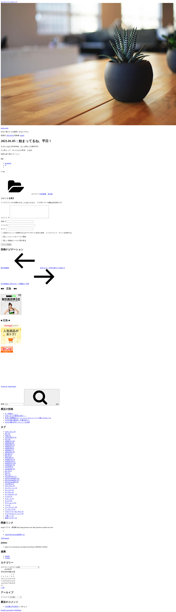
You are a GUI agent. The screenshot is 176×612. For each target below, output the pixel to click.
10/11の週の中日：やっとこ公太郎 (17, 422)
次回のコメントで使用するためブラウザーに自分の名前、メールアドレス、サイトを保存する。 (38, 233)
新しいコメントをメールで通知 (14, 237)
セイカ (8, 501)
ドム (7, 505)
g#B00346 (9, 443)
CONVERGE (10, 437)
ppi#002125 (10, 459)
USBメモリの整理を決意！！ (15, 416)
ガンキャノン (11, 488)
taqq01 (22, 135)
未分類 (50, 194)
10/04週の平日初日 (11, 606)
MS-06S (9, 454)
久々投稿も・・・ (11, 414)
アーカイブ (5, 597)
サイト (3, 229)
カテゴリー (5, 567)
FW (7, 439)
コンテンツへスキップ (9, 2)
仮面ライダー (11, 518)
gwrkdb (7, 558)
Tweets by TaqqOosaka (8, 386)
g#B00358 (10, 445)
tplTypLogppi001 (12, 478)
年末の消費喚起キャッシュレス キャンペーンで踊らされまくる (28, 418)
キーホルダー (11, 494)
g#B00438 (9, 448)
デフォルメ (10, 503)
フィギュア (10, 509)
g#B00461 (9, 450)
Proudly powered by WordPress (11, 610)
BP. (7, 434)
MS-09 (8, 456)
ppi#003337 (10, 465)
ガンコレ (9, 490)
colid (8, 435)
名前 (3, 221)
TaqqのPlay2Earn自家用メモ (15, 534)
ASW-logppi (5, 538)
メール (4, 225)
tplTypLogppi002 (12, 480)
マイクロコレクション (14, 513)
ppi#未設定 (10, 469)
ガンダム (9, 492)
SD (7, 473)
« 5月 (2, 587)
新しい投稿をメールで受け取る (14, 240)
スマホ (8, 496)
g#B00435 (9, 446)
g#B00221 (10, 441)
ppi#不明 (9, 467)
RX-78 (8, 471)
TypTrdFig (9, 484)
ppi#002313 (10, 463)
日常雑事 (43, 194)
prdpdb (7, 556)
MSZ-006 (9, 457)
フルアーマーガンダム (14, 511)
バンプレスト (11, 507)
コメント (5, 217)
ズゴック (9, 499)
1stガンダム (10, 432)
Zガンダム (10, 486)
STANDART (11, 476)
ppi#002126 (10, 461)
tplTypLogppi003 (11, 482)
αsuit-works (4, 128)
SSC (8, 475)
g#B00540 (10, 452)
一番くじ (9, 516)
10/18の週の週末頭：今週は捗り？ (17, 420)
